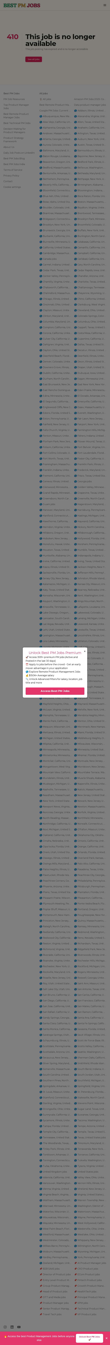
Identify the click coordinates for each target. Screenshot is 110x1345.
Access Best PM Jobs (55, 691)
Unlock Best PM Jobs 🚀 (89, 1338)
